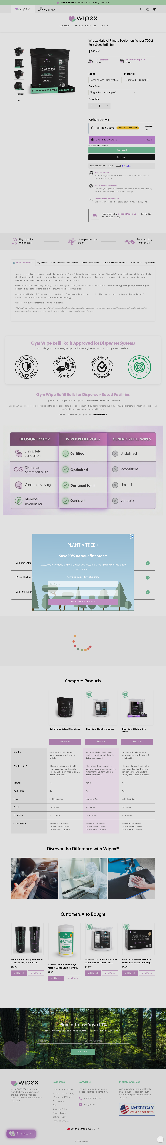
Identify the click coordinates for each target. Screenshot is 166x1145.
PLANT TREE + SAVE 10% (83, 602)
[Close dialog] (131, 536)
